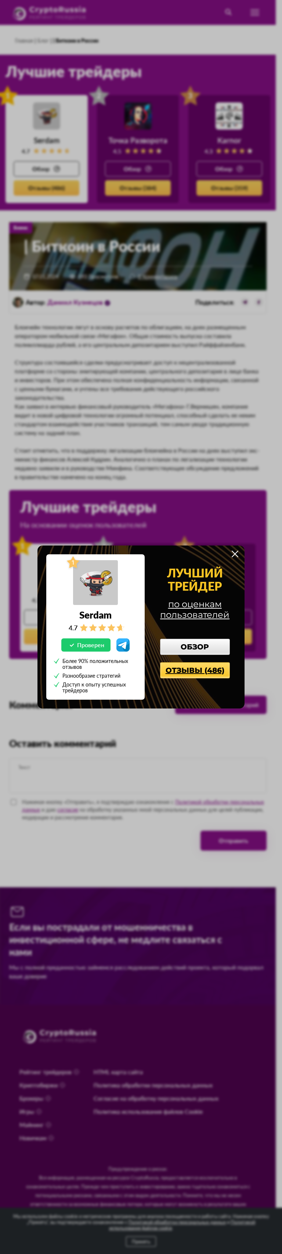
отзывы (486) (195, 670)
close (235, 554)
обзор (195, 646)
